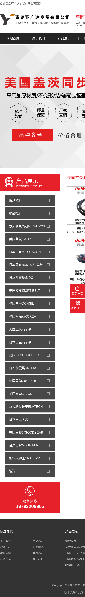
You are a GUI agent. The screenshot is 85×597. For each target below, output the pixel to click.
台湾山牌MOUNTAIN (24, 445)
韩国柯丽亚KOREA (22, 316)
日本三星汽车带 (20, 342)
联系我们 (38, 559)
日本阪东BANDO (21, 277)
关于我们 (38, 38)
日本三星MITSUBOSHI (25, 252)
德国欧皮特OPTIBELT (24, 290)
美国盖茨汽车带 (20, 329)
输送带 (14, 471)
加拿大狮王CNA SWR (24, 458)
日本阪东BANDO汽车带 (26, 265)
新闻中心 (38, 547)
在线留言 (5, 559)
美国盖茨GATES (20, 239)
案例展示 (38, 553)
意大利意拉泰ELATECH (26, 406)
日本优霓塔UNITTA (22, 368)
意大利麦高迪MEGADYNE (27, 226)
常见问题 (5, 553)
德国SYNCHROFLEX (24, 355)
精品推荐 (15, 213)
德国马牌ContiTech (22, 381)
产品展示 (64, 38)
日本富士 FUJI (19, 419)
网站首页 (13, 38)
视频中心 (5, 547)
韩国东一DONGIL (21, 303)
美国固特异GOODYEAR (26, 432)
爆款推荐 (15, 200)
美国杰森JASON (20, 393)
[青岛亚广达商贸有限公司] (35, 24)
